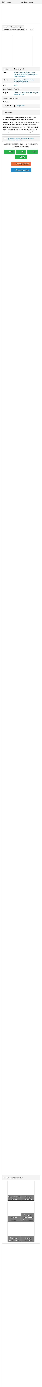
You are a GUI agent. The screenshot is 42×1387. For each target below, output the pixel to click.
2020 (16, 85)
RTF (22, 152)
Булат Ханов (30, 73)
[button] (12, 2)
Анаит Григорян (19, 73)
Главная (7, 27)
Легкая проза (18, 80)
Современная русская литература (24, 80)
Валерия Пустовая (20, 74)
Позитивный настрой (14, 140)
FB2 (10, 152)
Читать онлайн (22, 164)
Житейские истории (27, 138)
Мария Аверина (19, 76)
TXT (34, 152)
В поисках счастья (14, 138)
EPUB (22, 157)
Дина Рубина (32, 74)
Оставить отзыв (22, 170)
